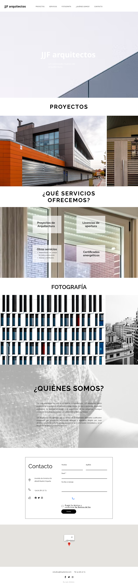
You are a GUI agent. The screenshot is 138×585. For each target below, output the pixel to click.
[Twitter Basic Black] (69, 577)
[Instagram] (42, 498)
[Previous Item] (3, 151)
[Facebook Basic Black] (65, 577)
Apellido (88, 464)
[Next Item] (134, 151)
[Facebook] (35, 498)
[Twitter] (39, 498)
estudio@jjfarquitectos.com (62, 572)
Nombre (64, 464)
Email (63, 473)
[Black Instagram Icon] (73, 577)
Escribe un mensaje (67, 482)
